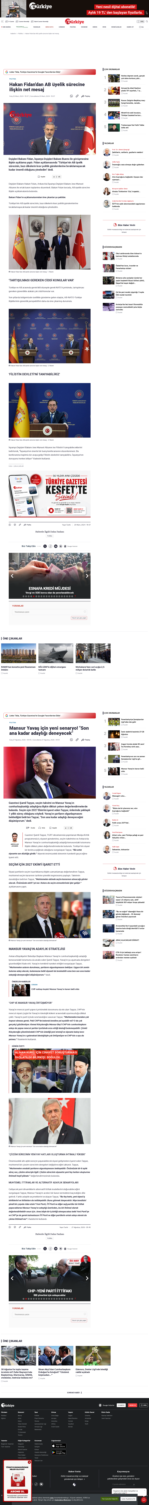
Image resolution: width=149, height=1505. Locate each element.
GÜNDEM (62, 27)
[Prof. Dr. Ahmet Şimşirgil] (107, 152)
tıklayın (124, 232)
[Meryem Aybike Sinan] (107, 191)
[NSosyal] (60, 546)
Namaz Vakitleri (107, 1415)
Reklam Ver (39, 1461)
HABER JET (130, 27)
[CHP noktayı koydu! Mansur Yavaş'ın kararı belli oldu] (114, 771)
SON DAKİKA (7, 27)
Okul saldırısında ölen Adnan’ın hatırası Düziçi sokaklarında (129, 254)
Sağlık (70, 1415)
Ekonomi (21, 1412)
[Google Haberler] (71, 546)
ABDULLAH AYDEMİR (15, 845)
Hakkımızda (39, 1444)
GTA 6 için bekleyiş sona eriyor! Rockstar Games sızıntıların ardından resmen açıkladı (128, 955)
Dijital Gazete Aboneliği (41, 21)
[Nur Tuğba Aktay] (107, 177)
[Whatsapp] (71, 96)
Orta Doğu (54, 1415)
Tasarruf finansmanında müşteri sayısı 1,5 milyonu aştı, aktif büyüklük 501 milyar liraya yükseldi (130, 899)
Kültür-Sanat (89, 1412)
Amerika (54, 1421)
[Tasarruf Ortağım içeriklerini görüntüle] (22, 27)
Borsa (20, 1415)
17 (64, 596)
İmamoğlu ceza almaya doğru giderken (128, 165)
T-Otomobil (22, 1432)
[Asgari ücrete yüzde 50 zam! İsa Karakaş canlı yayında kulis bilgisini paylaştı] (114, 747)
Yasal (36, 1458)
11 (49, 596)
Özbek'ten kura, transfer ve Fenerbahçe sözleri (127, 267)
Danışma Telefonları (41, 1455)
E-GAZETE (121, 1405)
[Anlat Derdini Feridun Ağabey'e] (107, 204)
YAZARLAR (36, 27)
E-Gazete (11, 21)
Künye (37, 1449)
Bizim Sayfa (106, 1412)
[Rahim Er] (107, 823)
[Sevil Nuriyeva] (107, 835)
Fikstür (37, 1421)
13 (54, 596)
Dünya (53, 1412)
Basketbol (38, 1429)
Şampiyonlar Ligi (40, 1424)
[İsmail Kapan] (107, 796)
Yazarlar (4, 1441)
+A (59, 177)
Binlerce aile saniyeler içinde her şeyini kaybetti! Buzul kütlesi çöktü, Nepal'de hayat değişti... (130, 280)
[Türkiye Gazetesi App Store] (58, 1446)
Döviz (20, 1421)
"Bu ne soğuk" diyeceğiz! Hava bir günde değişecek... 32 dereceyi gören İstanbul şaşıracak (129, 914)
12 (51, 596)
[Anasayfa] (7, 1405)
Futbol (37, 1415)
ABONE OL (132, 1405)
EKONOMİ (84, 27)
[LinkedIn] (56, 546)
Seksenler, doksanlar (120, 850)
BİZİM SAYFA (49, 27)
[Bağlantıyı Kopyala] (77, 96)
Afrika (53, 1424)
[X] (45, 546)
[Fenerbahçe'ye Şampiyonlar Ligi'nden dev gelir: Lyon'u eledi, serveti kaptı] (114, 722)
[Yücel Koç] (107, 808)
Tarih (86, 1424)
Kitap (86, 1421)
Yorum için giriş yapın (79, 618)
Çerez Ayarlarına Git (128, 1499)
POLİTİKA (73, 27)
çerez (52, 1498)
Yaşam (70, 1412)
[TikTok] (36, 1484)
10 (46, 596)
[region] (75, 1499)
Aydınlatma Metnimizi (63, 1500)
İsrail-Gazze (55, 1427)
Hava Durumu (72, 1418)
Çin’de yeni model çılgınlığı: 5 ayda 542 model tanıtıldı (130, 293)
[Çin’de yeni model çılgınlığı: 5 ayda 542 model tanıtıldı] (108, 298)
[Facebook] (15, 525)
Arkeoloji (88, 1418)
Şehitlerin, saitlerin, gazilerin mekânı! (127, 152)
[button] (87, 575)
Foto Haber (21, 1455)
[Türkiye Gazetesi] (74, 24)
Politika (12, 79)
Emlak (20, 1429)
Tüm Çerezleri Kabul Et (110, 1499)
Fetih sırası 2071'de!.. (120, 823)
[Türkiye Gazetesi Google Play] (58, 1452)
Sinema (87, 1415)
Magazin (21, 1444)
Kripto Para (22, 1427)
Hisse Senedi (22, 1424)
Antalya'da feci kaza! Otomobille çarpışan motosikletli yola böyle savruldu (129, 307)
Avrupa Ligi (38, 1427)
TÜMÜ (75, 596)
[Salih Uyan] (107, 849)
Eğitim (3, 1418)
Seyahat (71, 1424)
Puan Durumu (39, 1418)
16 (62, 596)
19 (69, 596)
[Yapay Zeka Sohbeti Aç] (144, 1500)
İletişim (37, 1447)
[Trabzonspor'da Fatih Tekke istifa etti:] (114, 128)
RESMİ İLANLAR (116, 27)
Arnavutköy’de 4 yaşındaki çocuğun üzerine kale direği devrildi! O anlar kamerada (130, 928)
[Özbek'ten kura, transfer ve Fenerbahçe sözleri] (108, 272)
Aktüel (70, 1427)
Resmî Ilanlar (22, 1449)
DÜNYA (95, 27)
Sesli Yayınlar (106, 1418)
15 (59, 596)
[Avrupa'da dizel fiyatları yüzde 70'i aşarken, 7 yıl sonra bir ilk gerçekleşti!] (114, 91)
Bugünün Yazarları (7, 1444)
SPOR (104, 27)
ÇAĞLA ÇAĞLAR (19, 466)
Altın (19, 1418)
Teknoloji (21, 1447)
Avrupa (53, 1418)
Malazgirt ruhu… (119, 796)
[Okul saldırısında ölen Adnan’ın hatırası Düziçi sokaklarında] (108, 259)
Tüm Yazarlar (5, 1447)
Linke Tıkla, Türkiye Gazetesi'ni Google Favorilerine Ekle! (34, 72)
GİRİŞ (142, 21)
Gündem (4, 1412)
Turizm (20, 1435)
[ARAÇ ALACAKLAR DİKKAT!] (108, 946)
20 (72, 596)
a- (54, 177)
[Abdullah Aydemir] (15, 837)
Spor (36, 1412)
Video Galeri (22, 1458)
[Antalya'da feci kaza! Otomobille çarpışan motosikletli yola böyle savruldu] (108, 310)
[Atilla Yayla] (107, 165)
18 (67, 596)
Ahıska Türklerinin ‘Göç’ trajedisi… (126, 191)
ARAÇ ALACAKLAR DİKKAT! (127, 940)
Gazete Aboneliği (24, 21)
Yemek (70, 1421)
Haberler (21, 1452)
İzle (142, 27)
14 (57, 596)
